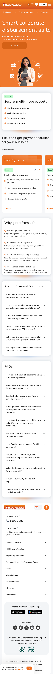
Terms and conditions (25, 661)
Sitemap (10, 661)
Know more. (19, 669)
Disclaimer (41, 661)
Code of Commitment (33, 664)
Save (16, 45)
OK (29, 668)
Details (8, 208)
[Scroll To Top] (46, 507)
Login (43, 4)
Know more (32, 39)
